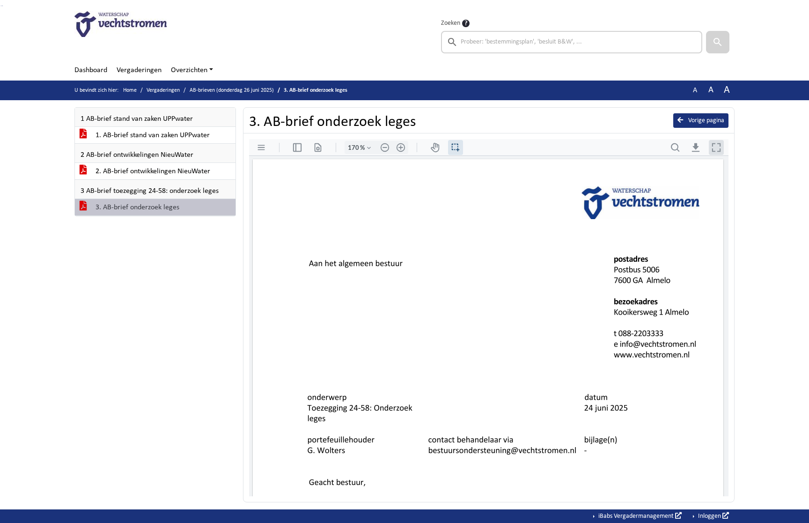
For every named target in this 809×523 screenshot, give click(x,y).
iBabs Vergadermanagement (636, 516)
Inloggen (709, 516)
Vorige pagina (705, 120)
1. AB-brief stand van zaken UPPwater (152, 135)
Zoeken (450, 23)
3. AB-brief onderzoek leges (136, 207)
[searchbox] (571, 42)
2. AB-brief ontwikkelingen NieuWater (152, 171)
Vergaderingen (139, 70)
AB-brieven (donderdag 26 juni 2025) (232, 90)
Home (130, 90)
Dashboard (90, 70)
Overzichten (189, 70)
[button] (717, 42)
